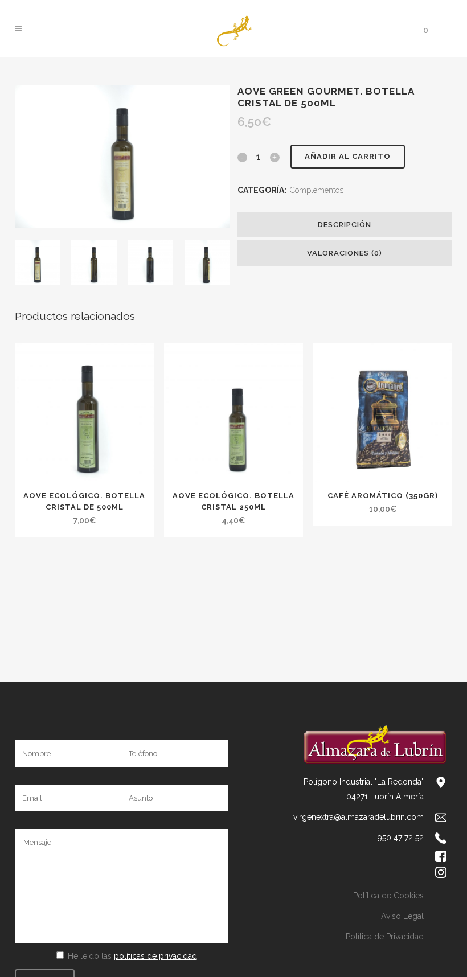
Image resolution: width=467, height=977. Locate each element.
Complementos (316, 190)
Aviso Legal (402, 916)
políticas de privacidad (155, 955)
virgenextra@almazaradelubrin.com (358, 817)
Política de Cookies (388, 895)
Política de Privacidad (385, 936)
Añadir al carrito (348, 156)
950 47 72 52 (401, 837)
